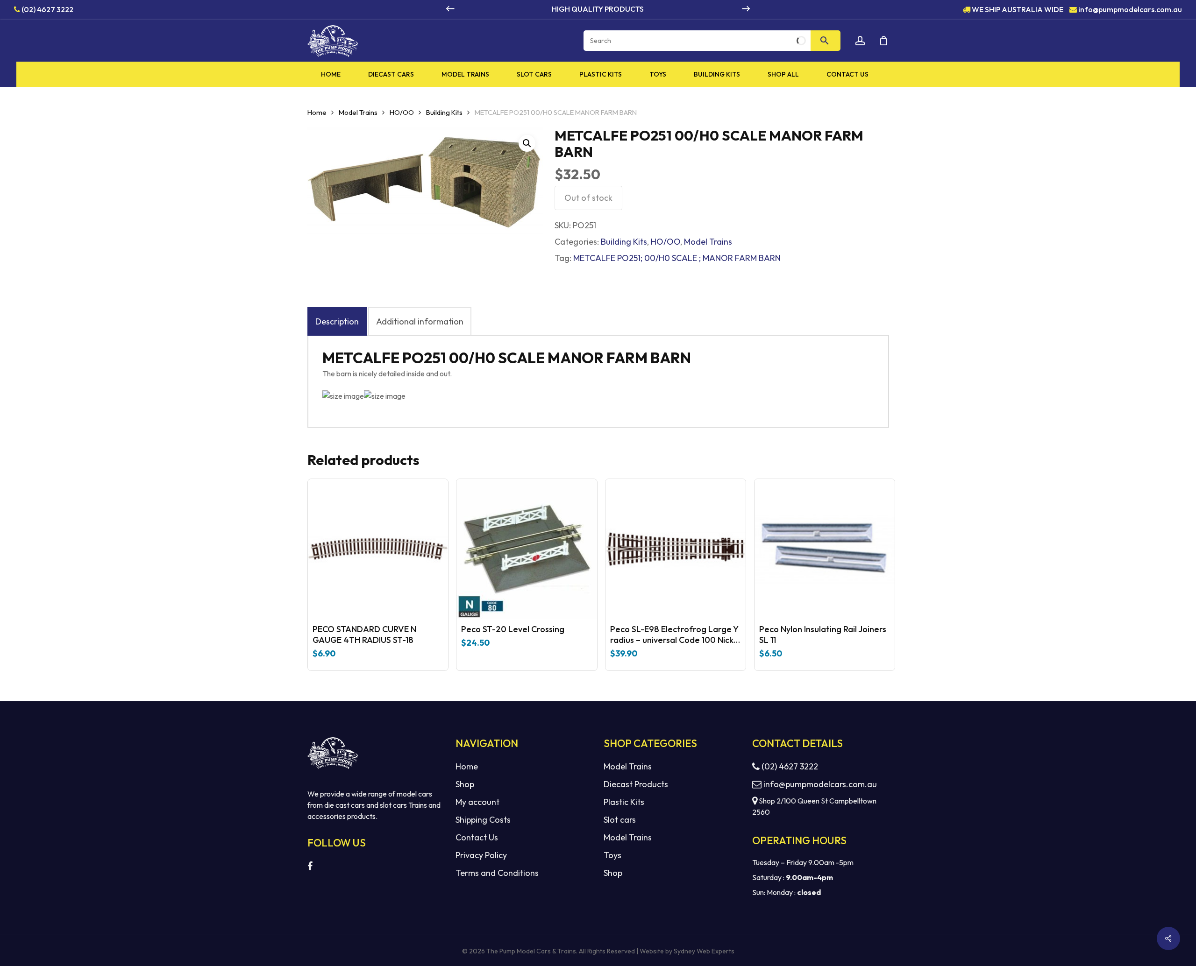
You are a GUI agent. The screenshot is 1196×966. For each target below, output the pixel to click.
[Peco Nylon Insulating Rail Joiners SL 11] (825, 549)
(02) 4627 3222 (46, 9)
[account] (860, 41)
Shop (465, 784)
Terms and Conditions (497, 872)
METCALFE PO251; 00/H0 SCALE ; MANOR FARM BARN (677, 258)
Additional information (419, 321)
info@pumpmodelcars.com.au (1130, 9)
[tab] (337, 321)
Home (317, 112)
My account (477, 802)
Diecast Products (636, 784)
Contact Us (477, 837)
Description (337, 321)
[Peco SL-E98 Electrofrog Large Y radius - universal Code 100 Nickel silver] (675, 549)
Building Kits (444, 112)
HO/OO (402, 112)
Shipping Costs (483, 819)
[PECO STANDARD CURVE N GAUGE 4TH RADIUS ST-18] (378, 549)
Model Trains (358, 112)
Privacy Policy (481, 855)
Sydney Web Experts (704, 951)
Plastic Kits (624, 802)
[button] (527, 143)
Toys (612, 855)
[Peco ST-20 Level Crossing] (526, 549)
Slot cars (620, 819)
